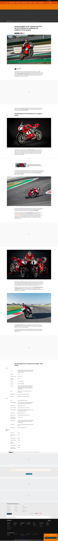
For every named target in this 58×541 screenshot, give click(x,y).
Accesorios (35, 2)
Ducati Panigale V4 (36, 452)
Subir (49, 520)
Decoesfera (40, 525)
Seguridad (8, 507)
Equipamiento (9, 509)
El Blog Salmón (47, 524)
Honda (23, 509)
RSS (39, 513)
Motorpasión (34, 524)
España (21, 21)
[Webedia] (49, 0)
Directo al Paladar (28, 524)
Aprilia (18, 21)
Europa (24, 21)
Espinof (21, 525)
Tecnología (16, 507)
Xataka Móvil (8, 525)
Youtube (36, 513)
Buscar (49, 517)
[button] (19, 68)
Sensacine (21, 524)
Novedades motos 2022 (24, 511)
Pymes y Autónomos (48, 525)
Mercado (30, 21)
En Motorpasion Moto (29, 163)
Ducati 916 (31, 452)
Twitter (47, 2)
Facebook (49, 2)
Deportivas (18, 2)
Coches (33, 21)
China (13, 21)
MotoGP (30, 2)
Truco (16, 21)
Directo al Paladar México (28, 534)
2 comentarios (17, 33)
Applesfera (8, 526)
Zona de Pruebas (12, 2)
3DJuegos (15, 524)
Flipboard (22, 33)
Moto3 (38, 21)
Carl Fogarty (26, 452)
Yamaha (16, 509)
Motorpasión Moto (35, 525)
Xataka (8, 524)
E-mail (13, 452)
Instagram (50, 2)
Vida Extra (15, 525)
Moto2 (35, 21)
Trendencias (40, 524)
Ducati (23, 452)
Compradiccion (41, 526)
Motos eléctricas (24, 2)
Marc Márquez (41, 2)
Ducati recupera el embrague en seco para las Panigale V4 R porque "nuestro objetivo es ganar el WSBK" (34, 165)
